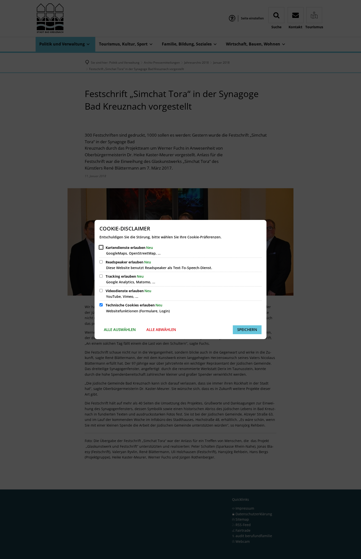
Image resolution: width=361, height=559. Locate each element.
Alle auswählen (120, 329)
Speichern (247, 329)
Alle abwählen (161, 329)
